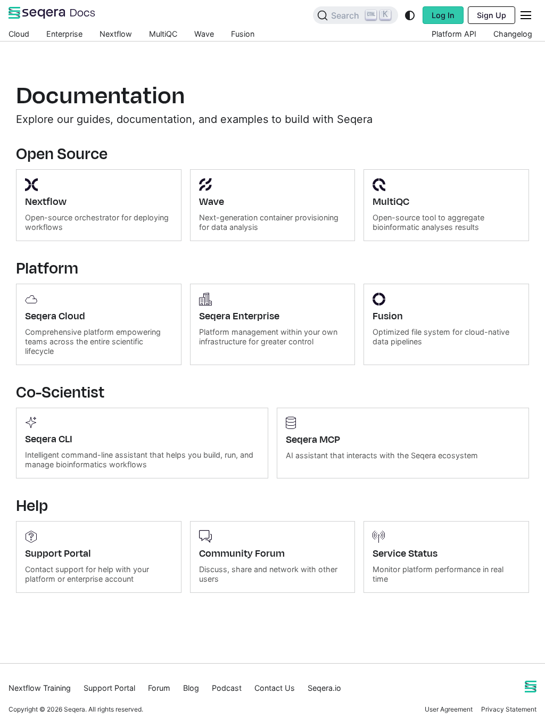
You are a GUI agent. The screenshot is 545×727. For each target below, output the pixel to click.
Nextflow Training (40, 687)
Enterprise (64, 33)
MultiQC (163, 33)
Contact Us (274, 687)
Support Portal (109, 687)
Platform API (454, 33)
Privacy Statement (508, 709)
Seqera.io (324, 687)
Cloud (19, 33)
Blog (191, 687)
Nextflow (116, 33)
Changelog (512, 33)
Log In (443, 15)
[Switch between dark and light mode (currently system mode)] (409, 15)
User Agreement (449, 709)
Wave (204, 33)
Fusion (242, 33)
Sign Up (491, 15)
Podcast (227, 687)
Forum (159, 687)
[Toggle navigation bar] (525, 15)
